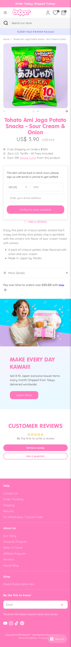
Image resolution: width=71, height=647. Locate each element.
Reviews (8, 559)
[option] (35, 31)
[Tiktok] (16, 623)
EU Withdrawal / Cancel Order (23, 517)
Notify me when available (35, 209)
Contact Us (10, 493)
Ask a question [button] (35, 456)
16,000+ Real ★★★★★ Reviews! (35, 31)
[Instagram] (11, 623)
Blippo (26, 634)
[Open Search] (5, 22)
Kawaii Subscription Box (19, 584)
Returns (8, 511)
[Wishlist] (55, 12)
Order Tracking (13, 499)
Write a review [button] (35, 447)
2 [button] (37, 111)
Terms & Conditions (27, 638)
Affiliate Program (14, 553)
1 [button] (33, 111)
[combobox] (25, 22)
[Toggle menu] (5, 12)
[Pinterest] (22, 623)
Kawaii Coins (28, 157)
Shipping (9, 505)
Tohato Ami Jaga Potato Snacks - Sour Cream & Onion (39, 39)
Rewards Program (15, 541)
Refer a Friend (12, 547)
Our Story (9, 535)
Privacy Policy (46, 638)
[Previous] (4, 111)
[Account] (48, 11)
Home (6, 39)
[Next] (66, 111)
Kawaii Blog (11, 565)
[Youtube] (5, 623)
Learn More (24, 395)
